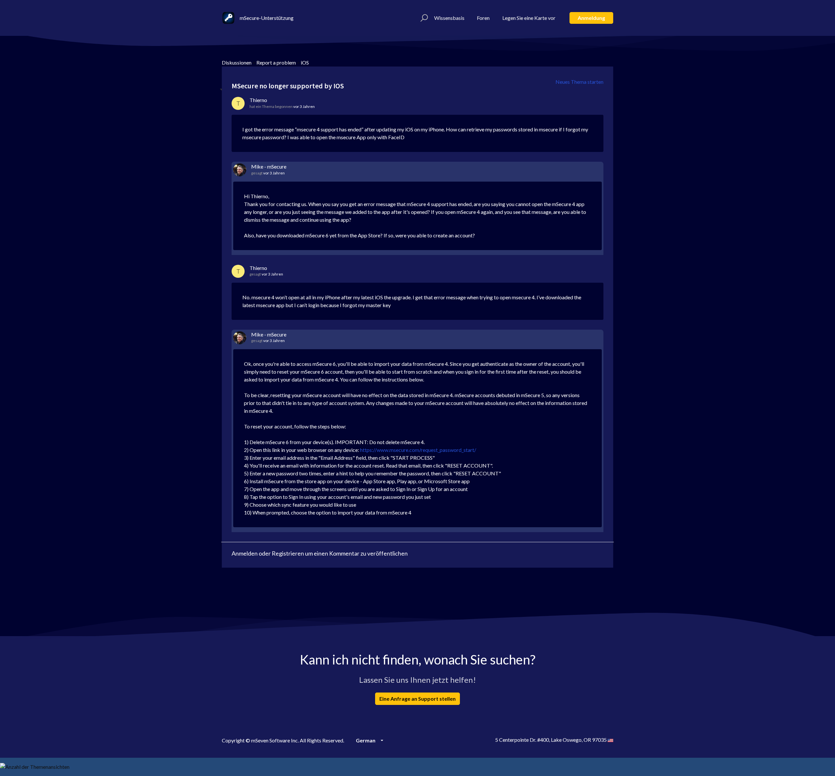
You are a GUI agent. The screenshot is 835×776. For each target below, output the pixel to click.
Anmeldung (591, 18)
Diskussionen (236, 62)
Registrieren (288, 553)
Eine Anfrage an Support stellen (417, 698)
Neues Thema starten (579, 82)
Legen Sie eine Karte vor (528, 18)
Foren (483, 18)
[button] (423, 18)
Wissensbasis (449, 18)
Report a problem (276, 62)
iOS (305, 62)
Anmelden (245, 553)
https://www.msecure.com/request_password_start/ (418, 450)
